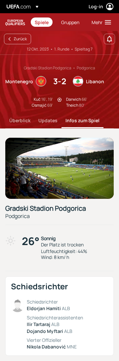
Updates (48, 120)
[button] (99, 22)
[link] (41, 22)
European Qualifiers (15, 22)
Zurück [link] (20, 39)
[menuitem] (42, 22)
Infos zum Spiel (82, 120)
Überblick (19, 120)
